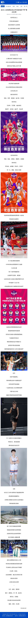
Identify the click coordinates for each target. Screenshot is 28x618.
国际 (25, 6)
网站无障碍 (24, 2)
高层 (14, 6)
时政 (17, 6)
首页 (2, 6)
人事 (21, 6)
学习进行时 (8, 6)
